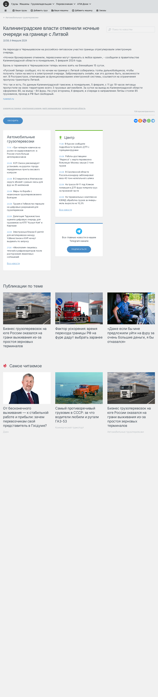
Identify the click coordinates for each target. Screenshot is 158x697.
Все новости (13, 263)
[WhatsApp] (149, 121)
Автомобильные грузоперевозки (125, 431)
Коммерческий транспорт (69, 427)
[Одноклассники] (140, 121)
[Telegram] (153, 121)
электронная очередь (32, 108)
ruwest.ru (8, 98)
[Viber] (144, 121)
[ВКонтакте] (136, 121)
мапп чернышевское (51, 108)
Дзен (6, 431)
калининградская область (73, 108)
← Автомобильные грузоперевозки (20, 17)
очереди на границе (12, 108)
